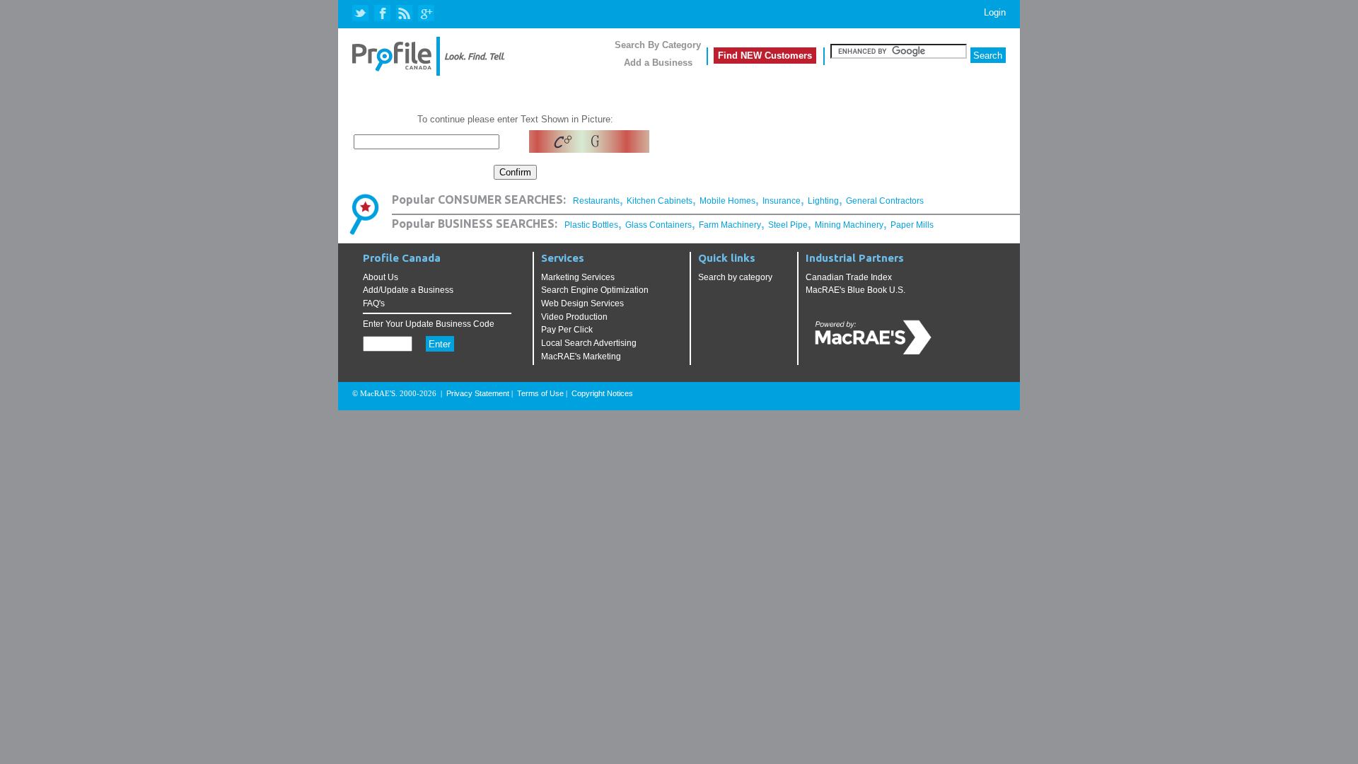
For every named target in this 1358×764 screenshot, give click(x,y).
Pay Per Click (567, 330)
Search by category (735, 277)
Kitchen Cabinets (659, 201)
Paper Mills (912, 225)
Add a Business (658, 62)
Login (995, 12)
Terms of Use (540, 393)
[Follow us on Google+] (425, 13)
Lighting (823, 201)
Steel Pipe (788, 225)
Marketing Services (578, 277)
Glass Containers (658, 225)
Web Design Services (582, 303)
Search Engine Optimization (595, 290)
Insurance (781, 201)
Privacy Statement (477, 393)
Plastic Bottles (591, 225)
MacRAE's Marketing (581, 356)
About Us (380, 277)
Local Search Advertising (589, 343)
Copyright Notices (602, 393)
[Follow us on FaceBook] (383, 13)
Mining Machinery (849, 225)
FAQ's (374, 303)
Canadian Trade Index (849, 277)
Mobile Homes (727, 201)
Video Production (574, 317)
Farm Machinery (730, 225)
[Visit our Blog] (404, 13)
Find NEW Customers (765, 55)
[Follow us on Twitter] (361, 13)
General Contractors (885, 201)
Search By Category (658, 45)
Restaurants (596, 201)
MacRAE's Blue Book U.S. (855, 290)
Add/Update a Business (408, 290)
